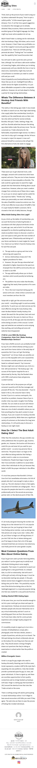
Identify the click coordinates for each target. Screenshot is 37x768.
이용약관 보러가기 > (19, 751)
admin (3, 9)
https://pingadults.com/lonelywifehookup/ (15, 79)
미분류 (9, 9)
